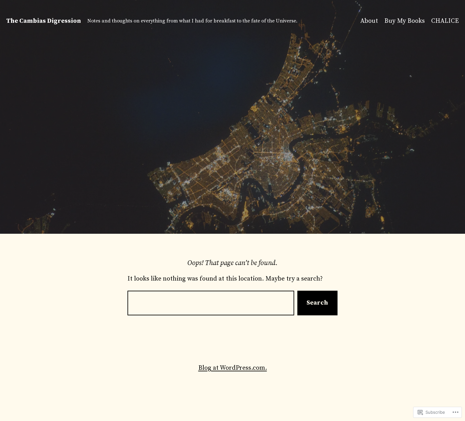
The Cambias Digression (43, 21)
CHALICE (445, 21)
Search (317, 303)
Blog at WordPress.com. (232, 368)
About (369, 21)
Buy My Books (404, 21)
